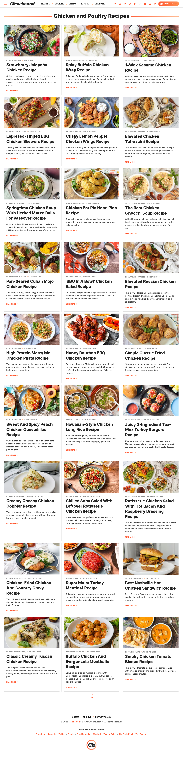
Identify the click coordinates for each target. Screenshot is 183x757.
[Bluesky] (145, 4)
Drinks (73, 3)
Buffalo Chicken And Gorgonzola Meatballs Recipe (87, 661)
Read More (11, 91)
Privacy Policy (103, 717)
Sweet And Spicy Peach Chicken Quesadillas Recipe (29, 429)
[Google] (150, 4)
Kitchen (85, 3)
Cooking (59, 3)
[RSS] (154, 4)
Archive (87, 717)
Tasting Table (109, 734)
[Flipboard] (135, 4)
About (75, 717)
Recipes (45, 3)
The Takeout (141, 734)
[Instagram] (125, 4)
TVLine (62, 734)
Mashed (97, 734)
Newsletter (170, 3)
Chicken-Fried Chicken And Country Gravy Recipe (28, 588)
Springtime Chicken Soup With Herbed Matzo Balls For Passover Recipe (31, 213)
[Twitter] (120, 4)
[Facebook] (115, 4)
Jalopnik (52, 734)
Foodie (71, 734)
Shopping (100, 3)
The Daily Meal (126, 734)
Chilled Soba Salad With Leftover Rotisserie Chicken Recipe (89, 506)
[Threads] (130, 4)
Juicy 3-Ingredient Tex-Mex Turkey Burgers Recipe (148, 429)
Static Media (74, 721)
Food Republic (83, 734)
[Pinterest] (140, 4)
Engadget (40, 734)
